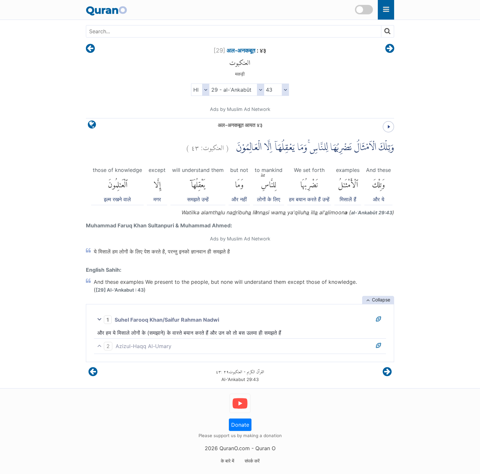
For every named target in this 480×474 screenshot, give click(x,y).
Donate (240, 424)
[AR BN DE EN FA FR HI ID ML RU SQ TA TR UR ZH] (200, 90)
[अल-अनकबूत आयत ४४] (389, 49)
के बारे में (227, 461)
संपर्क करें (252, 461)
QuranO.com (234, 448)
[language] (92, 126)
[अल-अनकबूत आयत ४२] (90, 49)
